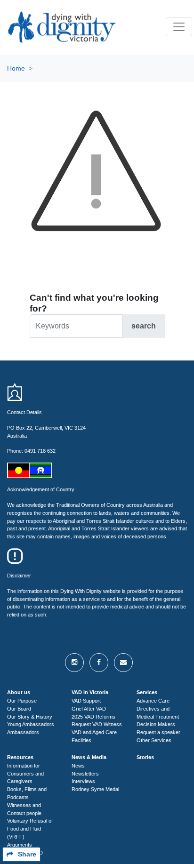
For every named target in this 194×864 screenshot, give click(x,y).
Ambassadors (23, 732)
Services (147, 692)
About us (18, 692)
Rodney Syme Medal (95, 789)
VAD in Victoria (90, 692)
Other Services (154, 740)
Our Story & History (29, 717)
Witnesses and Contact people (24, 809)
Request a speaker (158, 732)
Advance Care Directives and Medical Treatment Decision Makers (158, 712)
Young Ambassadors (30, 724)
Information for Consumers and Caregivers (25, 773)
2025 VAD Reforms (93, 717)
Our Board (19, 709)
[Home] (61, 27)
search (143, 326)
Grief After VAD (89, 709)
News (78, 765)
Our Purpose (22, 701)
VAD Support (86, 701)
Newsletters (85, 773)
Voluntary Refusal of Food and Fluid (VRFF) (30, 829)
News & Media (89, 757)
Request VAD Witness (97, 724)
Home (16, 68)
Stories (145, 757)
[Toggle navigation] (179, 26)
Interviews (83, 781)
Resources (20, 757)
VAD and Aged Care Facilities (94, 736)
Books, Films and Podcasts (27, 793)
